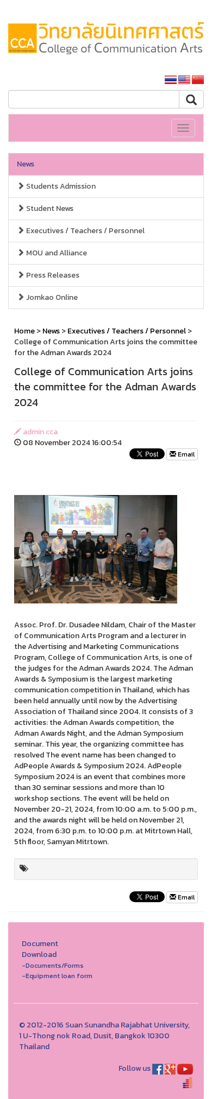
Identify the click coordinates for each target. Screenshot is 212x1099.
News (25, 164)
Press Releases (51, 275)
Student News (48, 208)
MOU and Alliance (55, 253)
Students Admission (60, 186)
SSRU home (129, 80)
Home (24, 331)
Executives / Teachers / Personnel (84, 230)
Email (185, 454)
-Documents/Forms (53, 965)
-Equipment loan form (57, 976)
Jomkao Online (51, 297)
